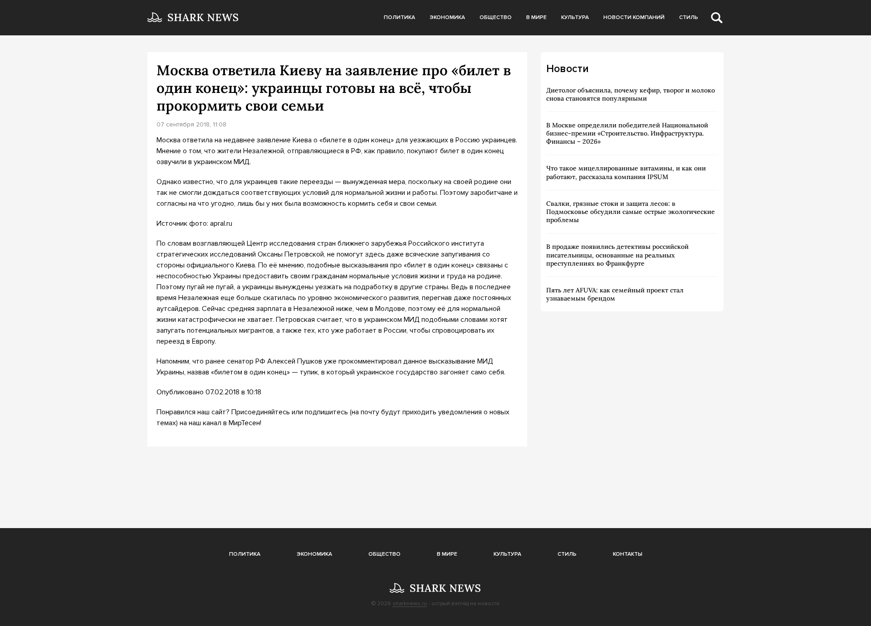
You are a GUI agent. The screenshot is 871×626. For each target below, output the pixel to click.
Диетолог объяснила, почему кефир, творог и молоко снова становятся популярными (630, 94)
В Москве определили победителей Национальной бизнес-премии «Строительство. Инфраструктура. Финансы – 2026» (627, 133)
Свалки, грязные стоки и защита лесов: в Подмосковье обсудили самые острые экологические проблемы (630, 211)
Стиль (688, 17)
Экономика (447, 17)
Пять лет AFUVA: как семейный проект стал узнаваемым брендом (615, 294)
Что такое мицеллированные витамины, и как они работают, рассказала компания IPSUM (626, 172)
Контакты (627, 554)
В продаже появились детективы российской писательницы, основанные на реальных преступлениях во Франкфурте (617, 255)
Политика (399, 17)
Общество (496, 17)
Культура (575, 17)
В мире (536, 17)
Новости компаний (634, 17)
